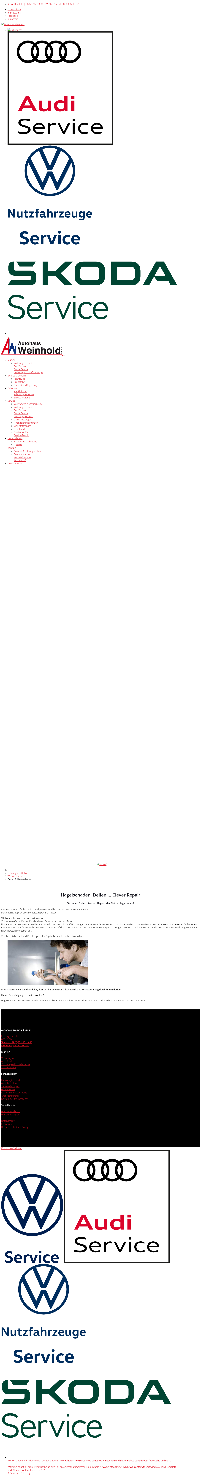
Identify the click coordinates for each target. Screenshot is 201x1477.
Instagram (13, 18)
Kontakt (12, 447)
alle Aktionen (20, 391)
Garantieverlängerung (25, 385)
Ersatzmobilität (21, 432)
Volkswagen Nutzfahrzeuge (28, 372)
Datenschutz (14, 9)
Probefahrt (19, 381)
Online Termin (15, 463)
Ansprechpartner (23, 454)
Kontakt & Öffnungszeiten (14, 1098)
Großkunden (20, 429)
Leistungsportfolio (23, 416)
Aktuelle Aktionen (10, 1083)
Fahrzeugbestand (10, 1080)
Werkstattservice (22, 425)
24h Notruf (20, 460)
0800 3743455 (62, 3)
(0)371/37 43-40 (25, 3)
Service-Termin (21, 435)
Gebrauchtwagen (17, 375)
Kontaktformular (22, 457)
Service (11, 400)
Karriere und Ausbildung (14, 1092)
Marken (12, 359)
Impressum (13, 12)
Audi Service (20, 366)
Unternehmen (15, 438)
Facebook (13, 15)
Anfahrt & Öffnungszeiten (27, 450)
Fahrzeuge (19, 378)
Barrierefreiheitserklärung (14, 1127)
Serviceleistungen (10, 1086)
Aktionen (12, 388)
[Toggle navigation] (64, 355)
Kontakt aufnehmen (11, 1148)
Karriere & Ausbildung (25, 441)
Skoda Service (21, 369)
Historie (18, 444)
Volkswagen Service (24, 363)
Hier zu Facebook (10, 1111)
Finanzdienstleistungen (26, 422)
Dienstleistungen (22, 419)
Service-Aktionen (22, 397)
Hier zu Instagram (10, 1114)
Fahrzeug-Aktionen (24, 394)
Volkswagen (7, 1058)
